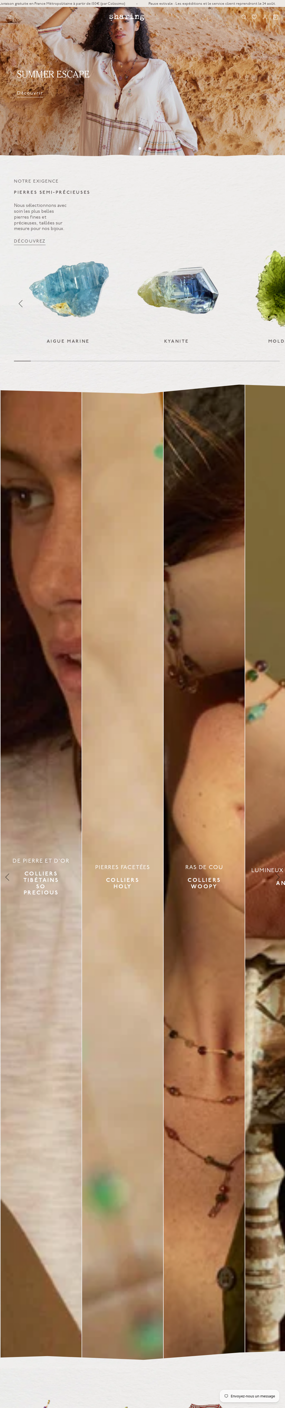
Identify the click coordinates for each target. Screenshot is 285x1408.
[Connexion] (265, 17)
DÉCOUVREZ (30, 241)
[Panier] (276, 17)
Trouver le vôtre (194, 93)
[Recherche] (244, 17)
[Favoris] (254, 17)
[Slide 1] (140, 148)
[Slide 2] (145, 148)
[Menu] (9, 17)
